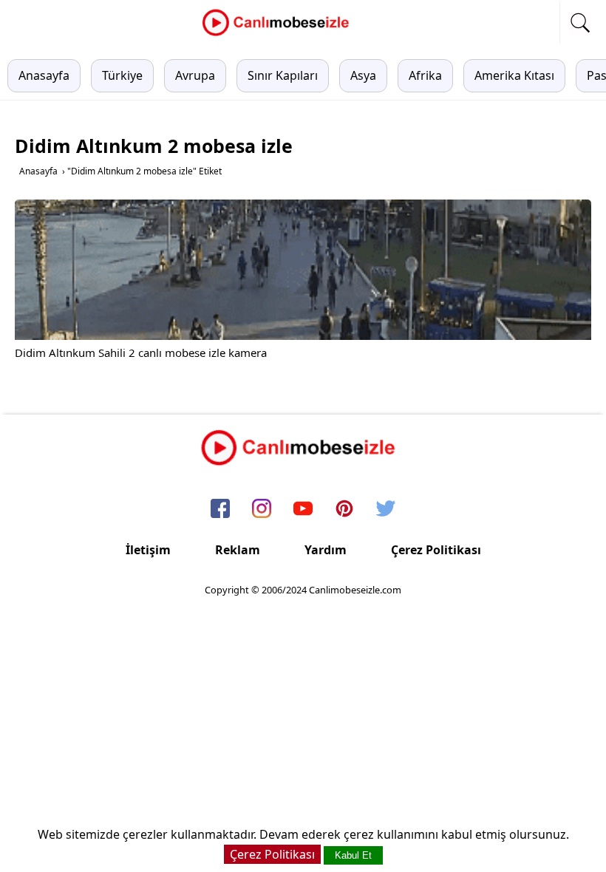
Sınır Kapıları (283, 75)
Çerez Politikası (436, 550)
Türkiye (122, 75)
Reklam (237, 550)
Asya (363, 75)
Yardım (325, 550)
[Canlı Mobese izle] (279, 34)
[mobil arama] (580, 23)
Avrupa (195, 75)
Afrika (425, 75)
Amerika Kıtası (514, 75)
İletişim (148, 550)
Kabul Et (353, 855)
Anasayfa (43, 75)
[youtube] (303, 510)
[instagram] (261, 510)
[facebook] (220, 510)
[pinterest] (344, 510)
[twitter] (385, 510)
